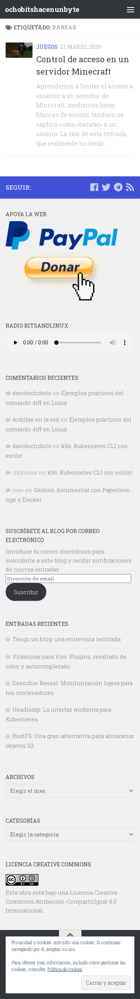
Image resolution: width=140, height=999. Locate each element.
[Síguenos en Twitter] (106, 187)
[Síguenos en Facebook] (94, 187)
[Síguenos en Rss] (129, 187)
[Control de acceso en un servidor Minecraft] (19, 50)
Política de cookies (65, 969)
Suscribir (26, 592)
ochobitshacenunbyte (42, 9)
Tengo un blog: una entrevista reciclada (66, 639)
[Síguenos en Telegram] (117, 187)
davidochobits (31, 393)
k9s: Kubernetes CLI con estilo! (89, 472)
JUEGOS (47, 46)
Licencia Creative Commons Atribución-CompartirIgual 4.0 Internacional (62, 901)
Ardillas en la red (35, 419)
